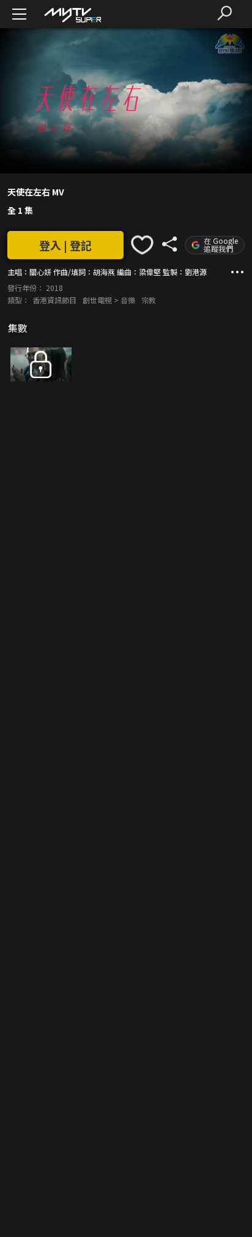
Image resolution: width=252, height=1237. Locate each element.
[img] (72, 14)
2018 (54, 287)
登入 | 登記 (65, 245)
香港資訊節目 (54, 300)
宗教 (148, 300)
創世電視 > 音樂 (109, 300)
